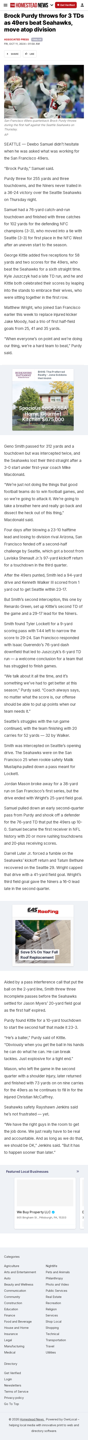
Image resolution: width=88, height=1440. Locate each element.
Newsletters (12, 1385)
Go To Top (11, 1404)
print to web (65, 1425)
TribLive (37, 39)
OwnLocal (70, 1419)
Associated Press (16, 39)
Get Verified (12, 1373)
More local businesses (43, 1172)
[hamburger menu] (5, 5)
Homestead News (32, 1419)
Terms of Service (16, 1391)
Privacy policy (14, 1398)
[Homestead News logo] (29, 5)
